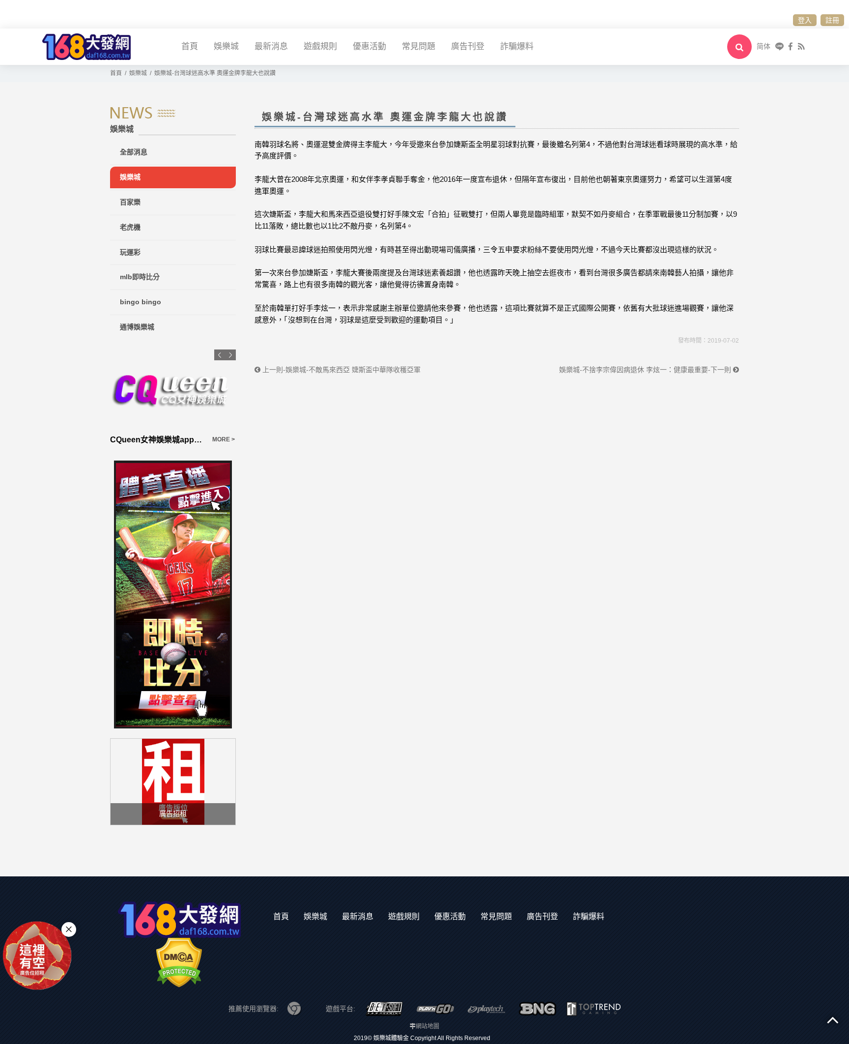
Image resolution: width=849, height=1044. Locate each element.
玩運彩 (130, 252)
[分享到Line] (779, 46)
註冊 (832, 20)
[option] (196, 397)
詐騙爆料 (517, 46)
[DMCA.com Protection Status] (179, 962)
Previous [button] (219, 354)
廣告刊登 (467, 46)
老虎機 (130, 227)
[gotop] (832, 1019)
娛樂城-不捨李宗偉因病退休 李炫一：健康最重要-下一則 (646, 370)
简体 (763, 46)
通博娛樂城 (137, 327)
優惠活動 (369, 46)
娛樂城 (226, 46)
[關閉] (68, 929)
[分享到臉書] (790, 46)
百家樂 (130, 202)
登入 (805, 20)
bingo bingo (140, 302)
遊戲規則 (320, 46)
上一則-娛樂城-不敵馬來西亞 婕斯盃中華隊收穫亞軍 (340, 370)
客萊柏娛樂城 (156, 439)
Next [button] (230, 354)
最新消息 (271, 46)
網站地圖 (427, 1026)
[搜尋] (739, 46)
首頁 (189, 46)
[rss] (801, 46)
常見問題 (418, 46)
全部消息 (133, 152)
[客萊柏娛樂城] (196, 389)
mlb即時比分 (140, 277)
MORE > (121, 439)
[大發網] (86, 46)
